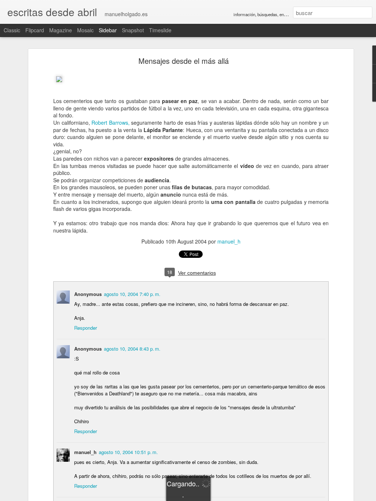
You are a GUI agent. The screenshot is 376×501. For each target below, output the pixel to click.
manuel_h (229, 241)
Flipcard (34, 30)
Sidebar (108, 30)
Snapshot (133, 30)
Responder (85, 327)
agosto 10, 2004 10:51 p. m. (128, 452)
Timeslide (160, 30)
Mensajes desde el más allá (183, 60)
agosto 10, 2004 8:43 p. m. (132, 348)
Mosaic (85, 30)
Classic (12, 30)
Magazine (60, 30)
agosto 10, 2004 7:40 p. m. (132, 293)
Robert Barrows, (110, 122)
